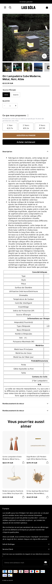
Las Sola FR (10, 580)
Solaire (15, 95)
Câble (6, 95)
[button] (5, 7)
